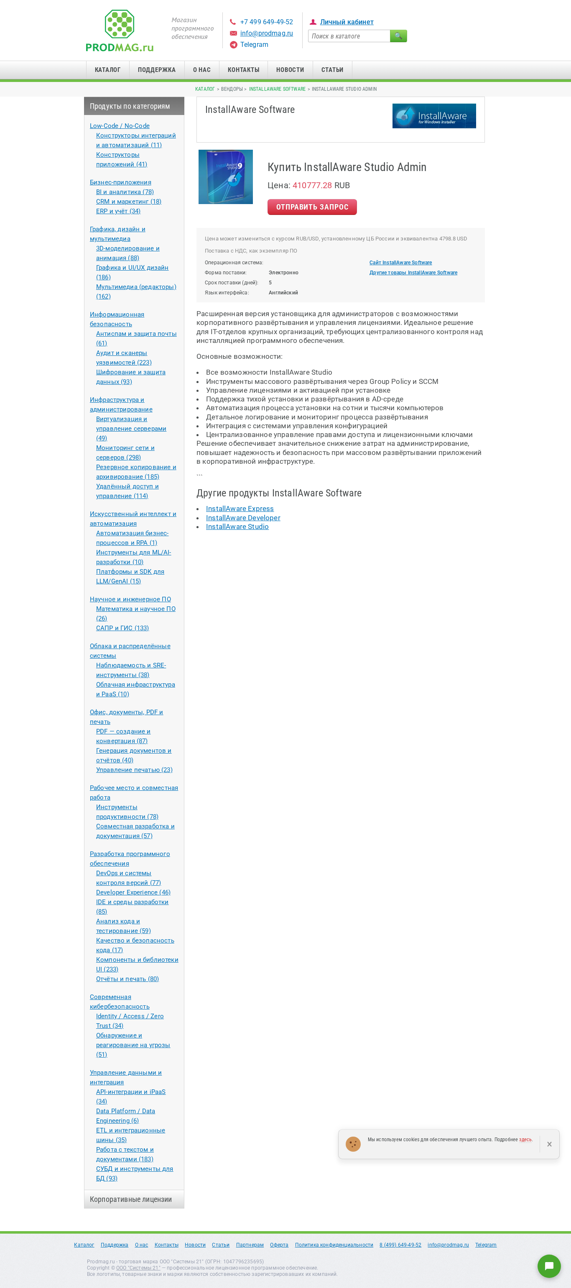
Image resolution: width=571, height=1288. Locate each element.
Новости (290, 70)
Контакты (243, 70)
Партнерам (250, 1245)
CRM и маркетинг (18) (128, 201)
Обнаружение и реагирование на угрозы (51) (133, 1045)
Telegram (254, 45)
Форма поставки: (226, 273)
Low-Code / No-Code (120, 126)
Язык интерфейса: (227, 293)
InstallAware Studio (237, 526)
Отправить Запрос (312, 206)
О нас (202, 70)
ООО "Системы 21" (138, 1268)
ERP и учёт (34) (118, 211)
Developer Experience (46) (133, 892)
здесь (525, 1139)
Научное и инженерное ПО (130, 599)
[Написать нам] (549, 1266)
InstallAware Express (240, 508)
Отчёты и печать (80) (127, 979)
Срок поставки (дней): (232, 283)
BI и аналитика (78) (125, 192)
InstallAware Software (277, 89)
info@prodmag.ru (266, 33)
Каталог (108, 70)
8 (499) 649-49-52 (400, 1245)
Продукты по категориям (130, 106)
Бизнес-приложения (120, 182)
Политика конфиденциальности (334, 1245)
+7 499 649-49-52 (266, 22)
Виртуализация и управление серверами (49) (131, 428)
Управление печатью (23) (134, 770)
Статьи (332, 70)
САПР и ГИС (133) (122, 628)
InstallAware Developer (243, 518)
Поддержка (157, 70)
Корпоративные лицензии (131, 1199)
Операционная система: (234, 263)
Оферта (279, 1245)
